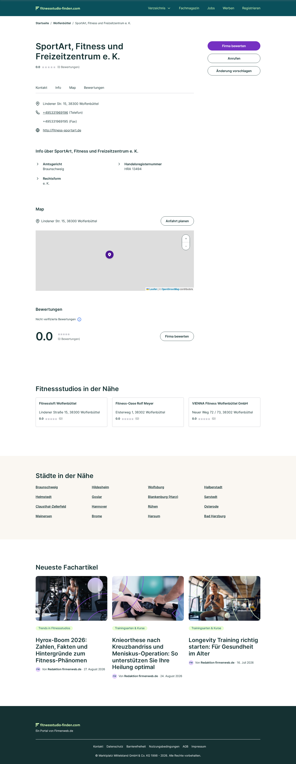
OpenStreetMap (170, 289)
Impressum (198, 746)
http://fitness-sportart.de (62, 130)
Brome (97, 516)
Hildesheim (100, 487)
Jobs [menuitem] (211, 8)
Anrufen (234, 58)
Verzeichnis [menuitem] (156, 8)
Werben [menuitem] (228, 8)
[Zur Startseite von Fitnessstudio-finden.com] (58, 8)
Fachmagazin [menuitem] (189, 8)
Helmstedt (44, 497)
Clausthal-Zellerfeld (51, 506)
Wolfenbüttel (62, 23)
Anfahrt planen (177, 221)
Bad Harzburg (215, 516)
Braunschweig (47, 487)
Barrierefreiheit (136, 746)
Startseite (42, 23)
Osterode (211, 506)
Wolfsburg (156, 487)
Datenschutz (115, 746)
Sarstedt (210, 497)
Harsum (154, 516)
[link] (71, 412)
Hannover (99, 506)
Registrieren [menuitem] (251, 8)
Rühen (153, 506)
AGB (185, 746)
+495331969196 (55, 112)
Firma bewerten (177, 336)
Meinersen (44, 516)
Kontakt (98, 746)
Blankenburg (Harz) (163, 497)
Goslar (97, 497)
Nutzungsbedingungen (164, 746)
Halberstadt (213, 487)
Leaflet (153, 289)
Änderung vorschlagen (234, 71)
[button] (109, 255)
